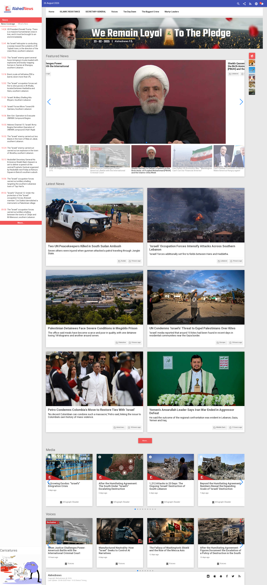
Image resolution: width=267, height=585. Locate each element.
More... (21, 223)
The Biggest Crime (150, 12)
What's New (23, 24)
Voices (114, 12)
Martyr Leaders (172, 12)
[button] (244, 4)
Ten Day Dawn (129, 12)
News (5, 20)
